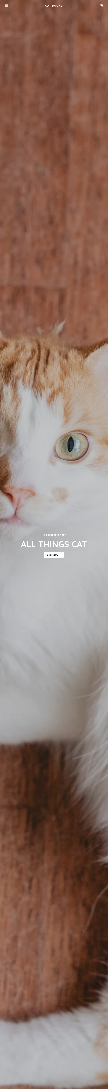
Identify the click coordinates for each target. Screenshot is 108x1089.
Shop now (53, 555)
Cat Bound (54, 5)
